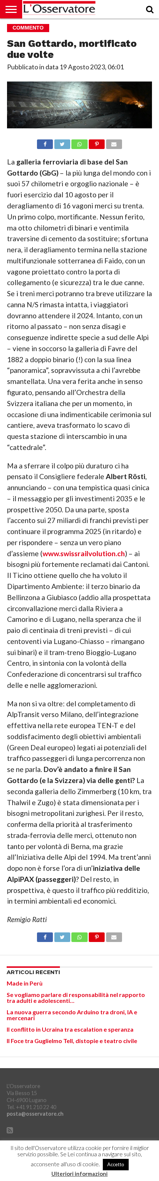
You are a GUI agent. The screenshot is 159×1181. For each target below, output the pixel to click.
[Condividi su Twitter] (62, 142)
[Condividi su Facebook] (45, 142)
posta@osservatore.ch (35, 1114)
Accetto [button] (115, 1164)
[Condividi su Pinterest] (97, 142)
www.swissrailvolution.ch (84, 553)
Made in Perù (25, 983)
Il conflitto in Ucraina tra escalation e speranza (70, 1029)
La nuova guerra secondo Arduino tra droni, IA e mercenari (72, 1014)
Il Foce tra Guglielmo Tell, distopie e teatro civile (72, 1040)
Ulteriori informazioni (79, 1174)
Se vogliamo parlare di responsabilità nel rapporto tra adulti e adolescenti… (76, 997)
